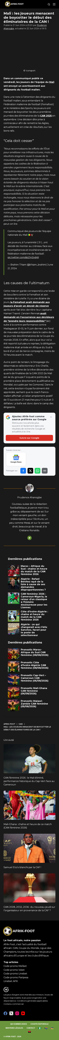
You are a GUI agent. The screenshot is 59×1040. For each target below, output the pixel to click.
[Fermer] (51, 417)
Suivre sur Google (29, 437)
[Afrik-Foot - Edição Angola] (29, 1032)
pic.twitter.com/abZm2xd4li (23, 257)
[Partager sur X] (30, 471)
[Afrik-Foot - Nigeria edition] (40, 1028)
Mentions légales (14, 1028)
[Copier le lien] (45, 471)
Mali (51, 82)
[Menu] (54, 4)
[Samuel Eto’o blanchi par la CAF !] (30, 848)
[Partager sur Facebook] (23, 471)
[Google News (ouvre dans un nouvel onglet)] (16, 459)
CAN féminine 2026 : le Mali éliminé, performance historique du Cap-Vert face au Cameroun (29, 781)
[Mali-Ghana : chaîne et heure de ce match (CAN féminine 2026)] (30, 805)
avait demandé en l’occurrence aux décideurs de (29, 317)
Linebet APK (11, 981)
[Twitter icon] (29, 538)
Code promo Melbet (15, 966)
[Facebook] (5, 1013)
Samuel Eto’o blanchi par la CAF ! (22, 867)
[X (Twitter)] (11, 1013)
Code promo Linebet (15, 973)
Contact (31, 1028)
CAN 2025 (46, 115)
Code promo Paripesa (16, 977)
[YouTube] (23, 1013)
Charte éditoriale (40, 1024)
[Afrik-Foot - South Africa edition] (46, 1028)
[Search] (49, 4)
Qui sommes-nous (18, 1024)
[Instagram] (17, 1013)
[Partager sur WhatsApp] (37, 471)
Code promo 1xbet (14, 970)
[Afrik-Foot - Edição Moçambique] (52, 1028)
